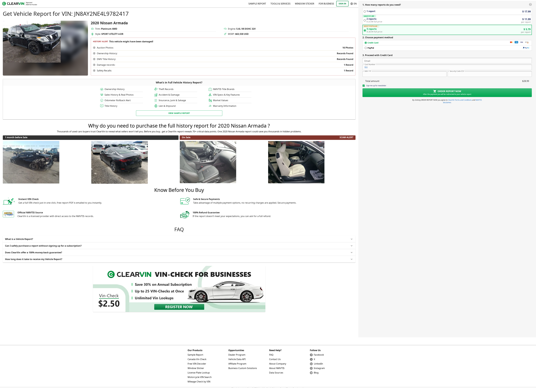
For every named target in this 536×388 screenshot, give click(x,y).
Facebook (319, 354)
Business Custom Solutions (242, 368)
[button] (94, 47)
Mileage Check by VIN (199, 381)
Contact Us (275, 359)
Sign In (342, 3)
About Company (277, 363)
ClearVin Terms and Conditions (460, 100)
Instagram (319, 368)
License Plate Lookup (199, 372)
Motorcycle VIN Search (200, 377)
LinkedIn (318, 363)
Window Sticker (304, 3)
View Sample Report (179, 113)
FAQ (271, 354)
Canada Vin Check (197, 359)
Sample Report (195, 354)
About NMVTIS (276, 368)
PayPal (371, 48)
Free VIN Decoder (197, 363)
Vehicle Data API (237, 359)
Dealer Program (236, 354)
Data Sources (276, 372)
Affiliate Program (237, 363)
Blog (316, 372)
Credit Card (373, 42)
